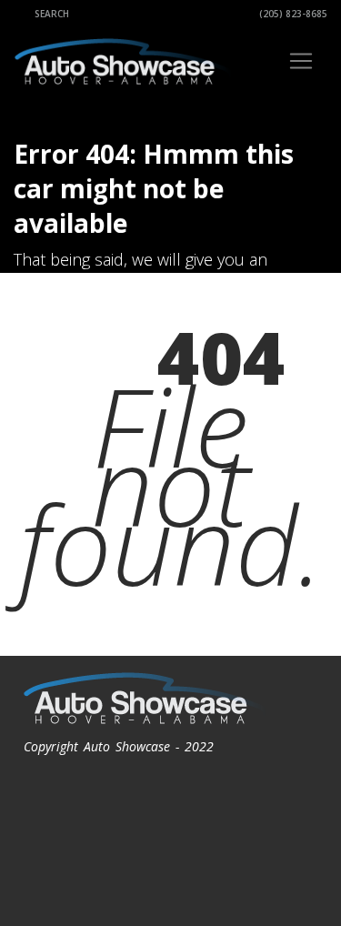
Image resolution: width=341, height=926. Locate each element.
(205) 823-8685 (291, 13)
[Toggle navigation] (301, 61)
